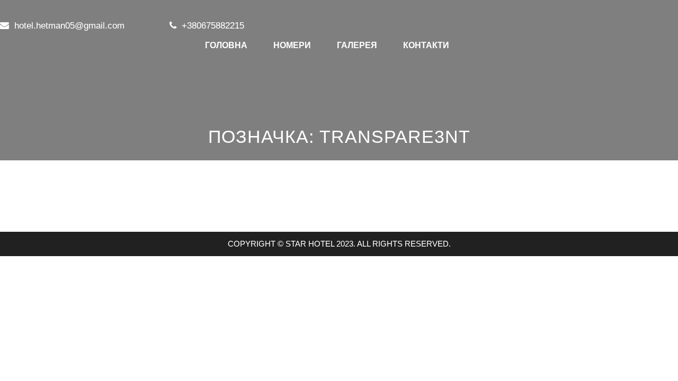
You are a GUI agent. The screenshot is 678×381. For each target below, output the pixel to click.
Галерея (357, 45)
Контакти (426, 45)
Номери (292, 45)
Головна (226, 45)
